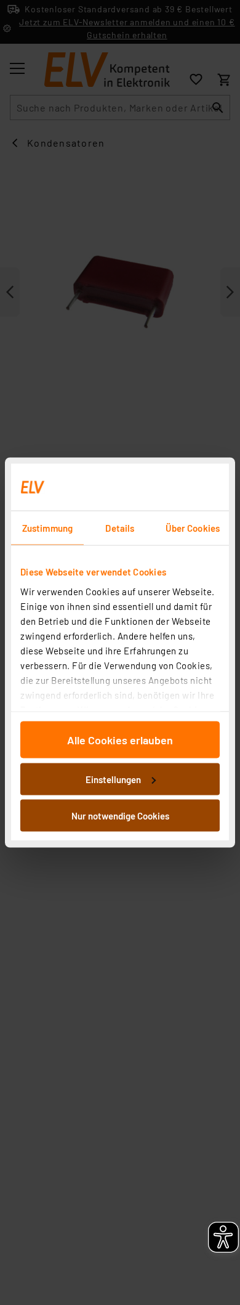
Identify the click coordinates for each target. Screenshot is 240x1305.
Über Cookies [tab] (193, 528)
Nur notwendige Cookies (120, 815)
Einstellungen (113, 778)
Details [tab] (119, 528)
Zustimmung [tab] (47, 528)
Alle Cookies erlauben (120, 740)
